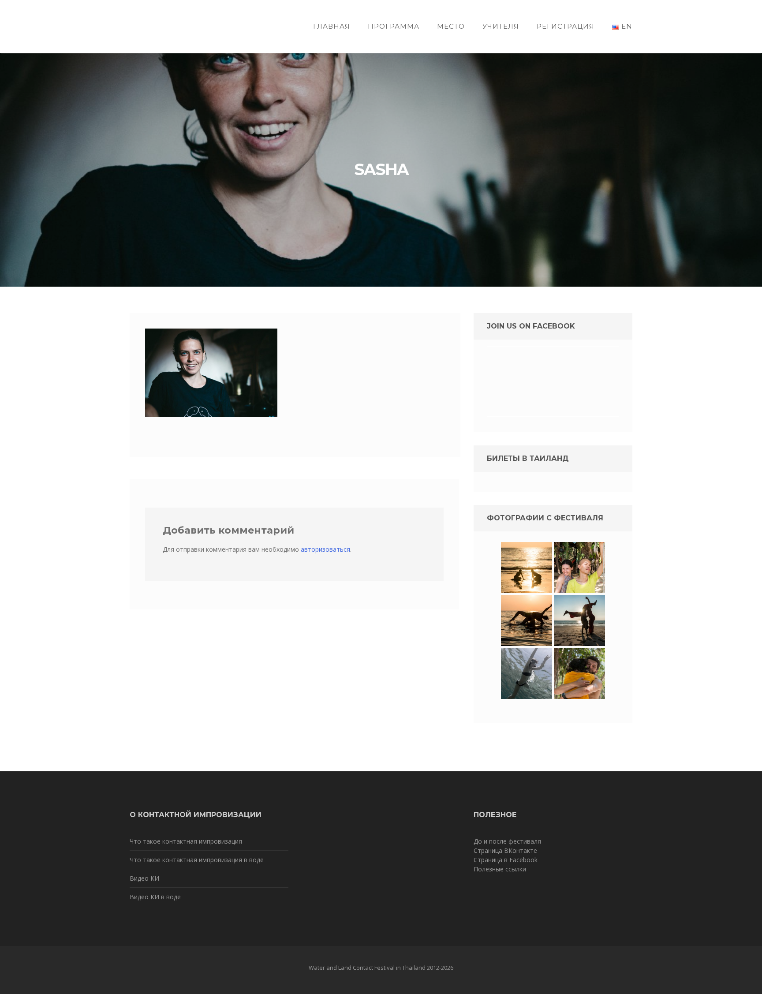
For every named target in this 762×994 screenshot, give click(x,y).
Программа (393, 26)
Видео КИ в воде (155, 897)
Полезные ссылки (500, 869)
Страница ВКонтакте (505, 850)
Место (451, 26)
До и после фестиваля (507, 841)
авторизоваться (325, 549)
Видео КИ (144, 878)
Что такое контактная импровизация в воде (197, 860)
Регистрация (565, 26)
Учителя (500, 26)
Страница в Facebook (506, 860)
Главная (331, 26)
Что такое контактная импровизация (186, 841)
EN (625, 26)
